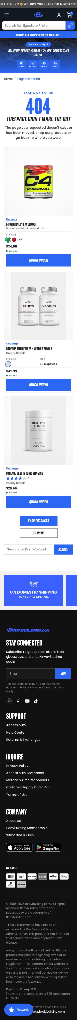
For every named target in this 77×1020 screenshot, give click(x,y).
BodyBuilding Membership (27, 828)
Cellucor (11, 219)
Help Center (16, 732)
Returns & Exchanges (23, 739)
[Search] (70, 25)
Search (63, 549)
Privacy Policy (28, 687)
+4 (20, 239)
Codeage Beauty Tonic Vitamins (24, 473)
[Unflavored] (8, 364)
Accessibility (16, 725)
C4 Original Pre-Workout (21, 224)
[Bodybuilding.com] (38, 15)
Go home (38, 533)
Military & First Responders (27, 780)
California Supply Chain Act (28, 787)
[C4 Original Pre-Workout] (38, 181)
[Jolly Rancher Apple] (8, 240)
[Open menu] (6, 15)
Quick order (38, 260)
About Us (13, 820)
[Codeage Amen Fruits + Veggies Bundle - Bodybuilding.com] (38, 306)
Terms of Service (53, 687)
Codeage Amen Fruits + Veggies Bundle (29, 348)
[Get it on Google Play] (48, 847)
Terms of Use (17, 794)
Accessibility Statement (25, 773)
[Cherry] (14, 240)
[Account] (59, 15)
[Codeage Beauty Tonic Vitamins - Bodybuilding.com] (38, 430)
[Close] (72, 35)
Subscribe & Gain (20, 835)
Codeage (12, 343)
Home (8, 79)
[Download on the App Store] (19, 847)
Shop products (38, 520)
